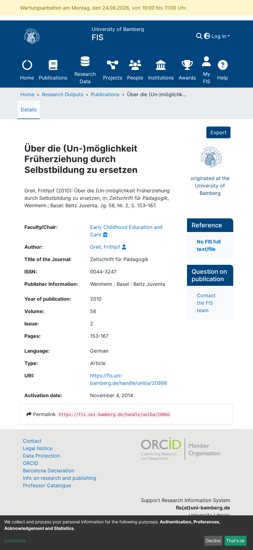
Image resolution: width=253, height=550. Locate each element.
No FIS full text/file (209, 245)
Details (29, 109)
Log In (219, 36)
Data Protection (41, 456)
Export (218, 132)
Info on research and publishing (59, 478)
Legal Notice (37, 448)
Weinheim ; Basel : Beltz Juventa (127, 284)
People (135, 78)
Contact (32, 441)
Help (222, 78)
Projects (112, 78)
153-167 (99, 336)
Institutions (161, 78)
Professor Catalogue (47, 485)
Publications (53, 78)
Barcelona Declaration (48, 470)
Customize (15, 540)
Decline (213, 540)
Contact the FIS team (206, 302)
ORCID (30, 463)
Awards (187, 78)
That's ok (235, 540)
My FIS (206, 77)
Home (27, 78)
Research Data (85, 77)
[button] (207, 36)
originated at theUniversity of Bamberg (210, 185)
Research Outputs (62, 94)
